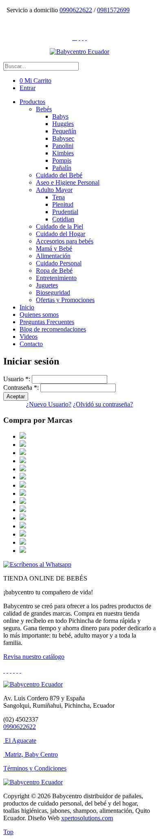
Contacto (31, 343)
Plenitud (62, 204)
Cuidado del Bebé (59, 175)
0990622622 (76, 10)
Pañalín (61, 167)
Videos (29, 336)
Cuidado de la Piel (59, 226)
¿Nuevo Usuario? (48, 404)
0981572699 (113, 10)
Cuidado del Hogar (60, 233)
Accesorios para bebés (64, 241)
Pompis (61, 160)
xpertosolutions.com (87, 818)
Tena (58, 197)
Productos (32, 101)
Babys (60, 116)
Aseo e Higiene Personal (67, 182)
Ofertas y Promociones (65, 299)
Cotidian (63, 219)
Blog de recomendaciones (53, 329)
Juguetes (47, 285)
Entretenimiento (56, 277)
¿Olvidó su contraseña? (103, 404)
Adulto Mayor (54, 189)
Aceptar (16, 396)
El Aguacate (20, 740)
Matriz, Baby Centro (31, 754)
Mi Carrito (35, 80)
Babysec (63, 138)
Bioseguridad (53, 292)
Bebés (44, 109)
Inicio (27, 307)
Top (8, 831)
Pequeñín (64, 131)
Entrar (27, 87)
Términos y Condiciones (34, 768)
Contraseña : (21, 387)
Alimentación (53, 255)
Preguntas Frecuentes (47, 321)
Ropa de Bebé (54, 270)
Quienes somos (39, 314)
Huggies (63, 123)
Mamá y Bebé (54, 248)
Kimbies (63, 153)
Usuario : (16, 378)
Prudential (65, 211)
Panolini (62, 145)
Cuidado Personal (59, 263)
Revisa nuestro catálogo (33, 656)
